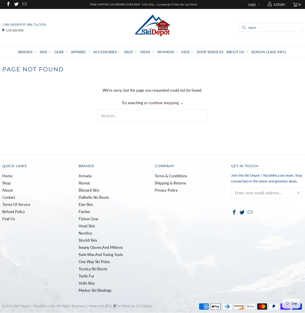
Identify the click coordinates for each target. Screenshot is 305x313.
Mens (145, 52)
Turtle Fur (86, 276)
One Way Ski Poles (94, 261)
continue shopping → (166, 102)
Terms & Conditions (171, 175)
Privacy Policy (166, 190)
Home (7, 175)
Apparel (79, 52)
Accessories (105, 52)
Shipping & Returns (170, 183)
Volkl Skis (86, 283)
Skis (44, 52)
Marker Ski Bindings (95, 290)
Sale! (129, 52)
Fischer (84, 211)
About (7, 190)
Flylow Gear (88, 218)
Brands (25, 52)
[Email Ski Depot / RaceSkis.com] (24, 4)
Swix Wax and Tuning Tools (101, 254)
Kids (186, 52)
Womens (166, 52)
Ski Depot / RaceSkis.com (35, 306)
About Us (235, 52)
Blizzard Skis (89, 190)
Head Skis (87, 226)
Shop (6, 183)
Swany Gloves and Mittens (101, 247)
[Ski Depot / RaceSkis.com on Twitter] (16, 4)
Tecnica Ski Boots (93, 268)
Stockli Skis (88, 240)
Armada (85, 175)
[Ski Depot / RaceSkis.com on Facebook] (8, 4)
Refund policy (13, 211)
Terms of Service (16, 204)
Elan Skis (86, 204)
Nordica (85, 233)
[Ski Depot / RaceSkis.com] (152, 27)
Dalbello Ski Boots (94, 197)
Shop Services (210, 52)
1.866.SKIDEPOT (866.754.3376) (24, 24)
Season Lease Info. (269, 52)
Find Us (8, 218)
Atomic (84, 183)
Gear (59, 52)
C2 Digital (144, 306)
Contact (8, 197)
